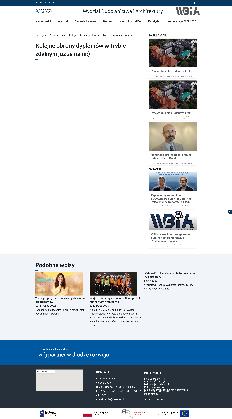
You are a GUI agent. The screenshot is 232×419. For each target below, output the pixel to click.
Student (108, 21)
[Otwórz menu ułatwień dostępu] (230, 212)
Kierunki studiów (130, 21)
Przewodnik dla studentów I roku (171, 71)
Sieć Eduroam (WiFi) (155, 378)
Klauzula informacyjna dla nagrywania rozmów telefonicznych (166, 390)
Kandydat (154, 21)
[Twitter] (162, 399)
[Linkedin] (149, 399)
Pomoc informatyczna (157, 381)
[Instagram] (153, 399)
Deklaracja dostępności (157, 384)
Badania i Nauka (85, 21)
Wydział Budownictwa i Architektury (123, 11)
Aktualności (43, 21)
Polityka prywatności (156, 387)
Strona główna (58, 35)
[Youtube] (157, 399)
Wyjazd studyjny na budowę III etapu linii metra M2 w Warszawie (115, 300)
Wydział (63, 21)
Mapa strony (151, 393)
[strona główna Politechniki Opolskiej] (44, 11)
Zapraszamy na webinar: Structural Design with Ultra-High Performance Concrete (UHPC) (171, 199)
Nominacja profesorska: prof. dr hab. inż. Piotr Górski (171, 156)
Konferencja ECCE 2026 (181, 21)
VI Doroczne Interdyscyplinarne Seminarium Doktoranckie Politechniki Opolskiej (170, 238)
